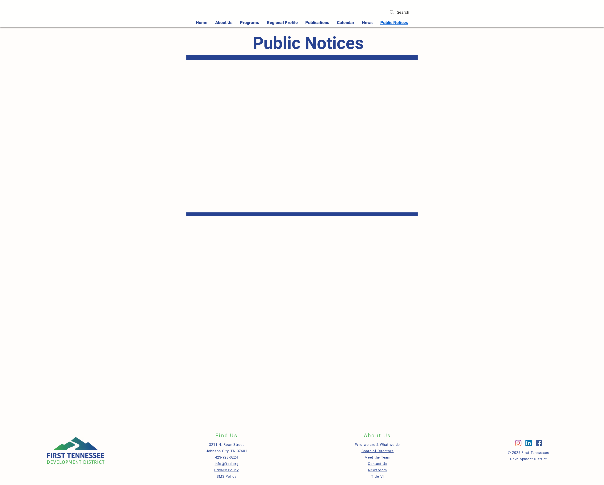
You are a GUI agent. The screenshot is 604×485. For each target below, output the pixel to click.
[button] (249, 22)
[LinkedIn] (528, 443)
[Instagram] (518, 443)
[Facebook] (539, 443)
